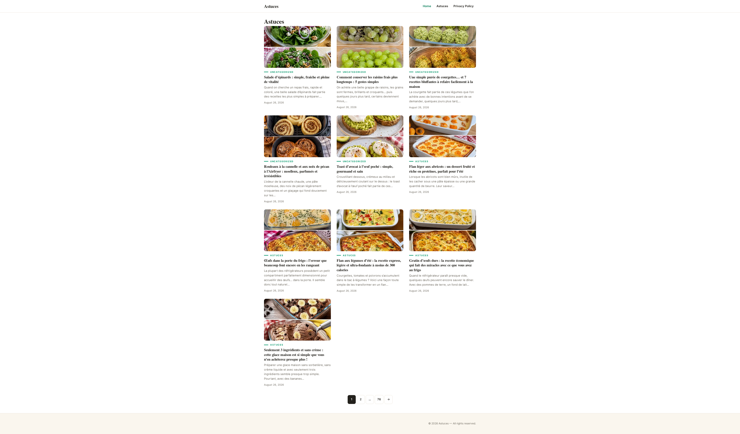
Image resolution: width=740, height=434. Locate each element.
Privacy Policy (463, 6)
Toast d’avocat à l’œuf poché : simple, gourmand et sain (365, 169)
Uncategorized (281, 72)
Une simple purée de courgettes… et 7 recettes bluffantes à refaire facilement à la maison (441, 81)
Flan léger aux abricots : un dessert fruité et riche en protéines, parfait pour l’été (442, 169)
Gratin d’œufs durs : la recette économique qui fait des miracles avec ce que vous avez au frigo (441, 265)
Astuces (442, 6)
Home (427, 6)
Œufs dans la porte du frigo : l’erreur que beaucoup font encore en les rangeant (295, 263)
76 (379, 399)
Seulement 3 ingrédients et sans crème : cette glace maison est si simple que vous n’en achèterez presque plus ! (294, 354)
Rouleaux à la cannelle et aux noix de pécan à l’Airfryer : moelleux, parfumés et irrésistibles (296, 171)
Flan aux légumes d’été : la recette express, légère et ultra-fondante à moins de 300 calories (369, 265)
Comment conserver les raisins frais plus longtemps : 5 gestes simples (367, 79)
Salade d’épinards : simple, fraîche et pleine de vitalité (297, 79)
